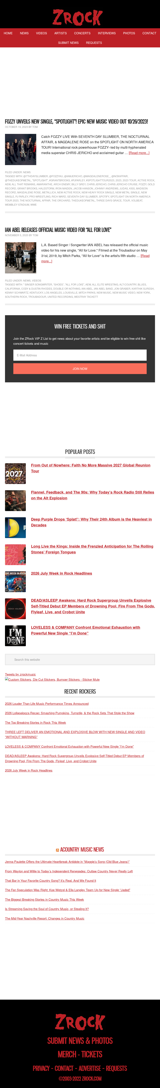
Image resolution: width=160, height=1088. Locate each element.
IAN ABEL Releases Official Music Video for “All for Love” (58, 230)
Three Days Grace (109, 200)
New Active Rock (68, 192)
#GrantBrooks (59, 180)
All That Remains (23, 184)
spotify (104, 196)
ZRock (80, 17)
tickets (91, 1054)
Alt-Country (127, 284)
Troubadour (37, 296)
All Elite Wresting (105, 284)
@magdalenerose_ (96, 176)
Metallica (49, 192)
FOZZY (142, 184)
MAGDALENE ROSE (29, 192)
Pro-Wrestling (39, 196)
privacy (41, 1068)
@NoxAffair (119, 176)
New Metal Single (127, 192)
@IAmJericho (73, 176)
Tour (126, 200)
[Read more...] (139, 152)
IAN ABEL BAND (103, 288)
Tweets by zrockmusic (20, 674)
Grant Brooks (27, 188)
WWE (33, 204)
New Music (104, 292)
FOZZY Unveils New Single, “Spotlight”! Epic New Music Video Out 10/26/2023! (76, 121)
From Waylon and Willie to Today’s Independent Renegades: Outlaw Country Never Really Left (69, 871)
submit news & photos (80, 1041)
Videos (36, 280)
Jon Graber (122, 288)
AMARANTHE (44, 184)
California (12, 288)
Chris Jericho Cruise (123, 184)
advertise (90, 1068)
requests (116, 1068)
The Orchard (61, 200)
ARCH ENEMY (62, 184)
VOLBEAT (136, 200)
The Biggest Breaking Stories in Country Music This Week (44, 899)
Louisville (70, 292)
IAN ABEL (87, 288)
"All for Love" (74, 284)
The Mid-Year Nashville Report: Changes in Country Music (44, 918)
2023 (118, 180)
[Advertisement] (80, 83)
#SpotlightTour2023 (100, 180)
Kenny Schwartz (16, 292)
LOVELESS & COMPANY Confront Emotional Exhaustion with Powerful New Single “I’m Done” (69, 746)
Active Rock (146, 180)
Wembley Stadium (17, 204)
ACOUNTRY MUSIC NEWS (82, 849)
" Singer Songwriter (37, 284)
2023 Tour (129, 180)
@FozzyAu (56, 176)
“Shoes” (58, 284)
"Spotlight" (40, 180)
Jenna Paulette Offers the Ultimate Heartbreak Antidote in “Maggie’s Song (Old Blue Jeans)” (67, 861)
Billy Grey (78, 184)
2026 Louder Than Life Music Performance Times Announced (47, 703)
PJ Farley (21, 196)
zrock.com (91, 1079)
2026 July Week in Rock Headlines (28, 770)
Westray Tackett (86, 296)
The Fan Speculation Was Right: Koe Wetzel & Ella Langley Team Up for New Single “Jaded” (67, 890)
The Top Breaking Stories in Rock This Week (35, 722)
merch (67, 1054)
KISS (132, 188)
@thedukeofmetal (18, 180)
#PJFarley (78, 180)
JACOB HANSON (83, 188)
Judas (124, 188)
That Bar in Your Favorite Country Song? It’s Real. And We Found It (50, 880)
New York (143, 292)
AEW (7, 184)
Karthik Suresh (143, 288)
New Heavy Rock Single (98, 192)
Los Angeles (53, 292)
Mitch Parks (87, 292)
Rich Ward (59, 196)
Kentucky (36, 292)
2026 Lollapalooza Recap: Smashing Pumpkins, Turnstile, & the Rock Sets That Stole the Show (69, 713)
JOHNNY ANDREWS (106, 188)
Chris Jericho (96, 184)
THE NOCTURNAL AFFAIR (35, 200)
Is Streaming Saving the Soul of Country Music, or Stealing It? (47, 908)
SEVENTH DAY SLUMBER (82, 196)
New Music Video (123, 292)
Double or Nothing (66, 288)
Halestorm (46, 188)
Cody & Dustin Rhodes (36, 288)
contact (64, 1068)
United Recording (60, 296)
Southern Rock (16, 296)
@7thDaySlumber (35, 176)
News (27, 172)
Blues (142, 284)
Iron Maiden (63, 188)
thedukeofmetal (83, 200)
